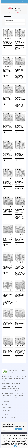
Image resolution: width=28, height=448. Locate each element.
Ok (15, 446)
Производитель (7, 15)
